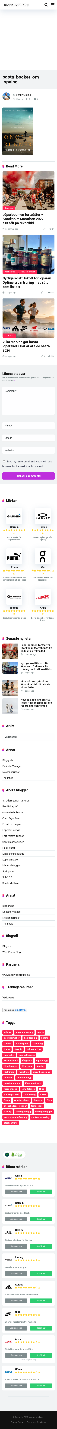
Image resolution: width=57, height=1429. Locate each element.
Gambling (38, 1043)
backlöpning (30, 1038)
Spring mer (8, 871)
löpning (40, 1066)
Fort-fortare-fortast (13, 835)
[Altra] (43, 603)
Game (7, 1049)
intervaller (9, 1055)
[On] (43, 563)
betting (44, 1038)
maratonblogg (24, 1077)
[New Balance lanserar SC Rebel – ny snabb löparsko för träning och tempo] (10, 713)
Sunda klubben (10, 883)
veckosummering (40, 1117)
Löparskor (9, 335)
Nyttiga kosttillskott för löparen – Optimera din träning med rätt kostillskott (28, 282)
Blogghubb (8, 760)
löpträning (9, 1072)
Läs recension (16, 1192)
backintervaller (12, 1038)
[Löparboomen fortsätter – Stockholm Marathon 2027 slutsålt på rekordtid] (28, 190)
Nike (41, 1089)
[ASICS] (9, 1181)
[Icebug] (14, 603)
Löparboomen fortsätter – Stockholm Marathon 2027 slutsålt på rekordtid (23, 219)
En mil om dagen (11, 824)
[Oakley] (43, 523)
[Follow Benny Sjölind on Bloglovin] (14, 1011)
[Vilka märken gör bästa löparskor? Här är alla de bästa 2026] (28, 317)
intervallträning (27, 1055)
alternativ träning (24, 1032)
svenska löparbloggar (15, 1106)
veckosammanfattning (15, 1117)
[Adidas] (9, 1290)
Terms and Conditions (36, 1422)
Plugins (6, 946)
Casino (7, 1043)
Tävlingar (9, 208)
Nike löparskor (11, 1094)
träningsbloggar (43, 1111)
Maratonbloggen (11, 865)
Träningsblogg (23, 1111)
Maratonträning (33, 1083)
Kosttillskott (10, 272)
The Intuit (7, 777)
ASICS (40, 1032)
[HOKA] (9, 1375)
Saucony (38, 1100)
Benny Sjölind (23, 94)
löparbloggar (11, 1066)
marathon (24, 1072)
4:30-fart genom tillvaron (15, 800)
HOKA (18, 1369)
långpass (27, 1060)
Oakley (43, 527)
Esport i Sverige (11, 830)
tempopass (37, 1106)
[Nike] (9, 1317)
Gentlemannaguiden (13, 842)
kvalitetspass (11, 1060)
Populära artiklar (28, 272)
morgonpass (10, 1089)
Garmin (14, 527)
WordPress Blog (11, 952)
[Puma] (14, 563)
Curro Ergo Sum (10, 818)
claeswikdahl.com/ (12, 812)
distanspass (22, 1043)
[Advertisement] (28, 39)
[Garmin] (14, 523)
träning (7, 1111)
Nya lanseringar (10, 772)
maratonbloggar (12, 1083)
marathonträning (41, 1072)
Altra (43, 607)
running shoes (21, 1100)
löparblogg (42, 1060)
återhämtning (11, 1123)
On (42, 567)
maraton (8, 1077)
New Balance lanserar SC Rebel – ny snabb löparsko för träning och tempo (36, 702)
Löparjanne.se (10, 859)
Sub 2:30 (7, 877)
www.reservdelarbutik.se (16, 974)
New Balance (28, 1089)
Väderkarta (8, 997)
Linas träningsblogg (13, 853)
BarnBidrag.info (10, 806)
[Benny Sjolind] (16, 4)
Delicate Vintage (11, 766)
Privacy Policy (17, 1422)
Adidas (7, 1032)
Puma (14, 567)
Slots (49, 1100)
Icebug (14, 607)
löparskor (27, 1066)
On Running (30, 1094)
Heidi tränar (8, 847)
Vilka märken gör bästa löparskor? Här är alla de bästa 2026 (26, 346)
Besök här (41, 1192)
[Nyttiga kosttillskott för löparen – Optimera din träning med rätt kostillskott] (28, 254)
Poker (43, 1094)
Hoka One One (33, 1049)
